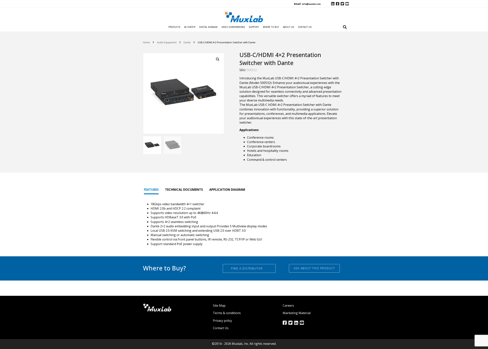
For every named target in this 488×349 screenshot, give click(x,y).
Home (146, 42)
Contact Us (305, 27)
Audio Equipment (167, 42)
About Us (288, 27)
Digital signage (208, 27)
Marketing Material (297, 313)
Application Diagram (227, 189)
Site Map (219, 305)
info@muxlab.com (311, 4)
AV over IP (189, 27)
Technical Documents (184, 189)
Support (254, 27)
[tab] (345, 27)
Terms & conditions (227, 313)
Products (174, 27)
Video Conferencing (233, 27)
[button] (314, 268)
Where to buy (271, 27)
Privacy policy (222, 320)
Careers (288, 305)
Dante (187, 42)
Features (151, 189)
